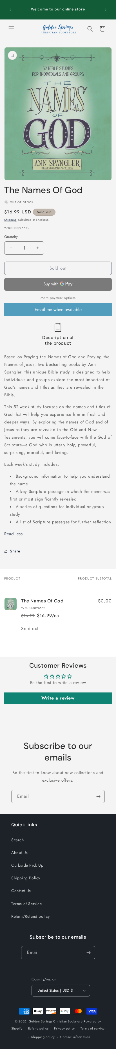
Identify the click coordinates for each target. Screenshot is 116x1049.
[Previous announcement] (10, 9)
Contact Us (21, 890)
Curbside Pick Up (27, 865)
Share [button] (15, 551)
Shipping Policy (25, 878)
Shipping (10, 220)
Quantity (11, 236)
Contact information (75, 1037)
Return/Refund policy (30, 916)
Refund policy (38, 1028)
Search (17, 840)
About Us (19, 852)
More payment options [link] (58, 297)
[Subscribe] (98, 796)
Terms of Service (26, 903)
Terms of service (93, 1028)
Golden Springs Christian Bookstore (56, 1021)
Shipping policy (43, 1037)
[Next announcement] (105, 9)
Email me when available (58, 309)
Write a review (57, 698)
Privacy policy (64, 1028)
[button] (11, 29)
